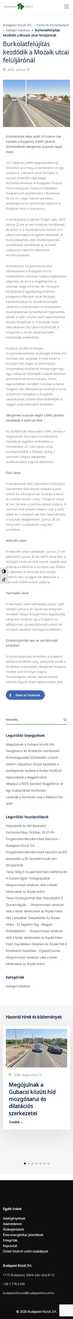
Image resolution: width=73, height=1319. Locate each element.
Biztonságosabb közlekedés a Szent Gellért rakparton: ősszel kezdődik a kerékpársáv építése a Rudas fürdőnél (34, 764)
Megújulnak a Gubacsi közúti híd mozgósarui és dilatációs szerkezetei (32, 1099)
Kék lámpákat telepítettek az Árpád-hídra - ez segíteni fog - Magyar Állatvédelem (33, 924)
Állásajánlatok (13, 1229)
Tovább (14, 1122)
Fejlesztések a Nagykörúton (26, 777)
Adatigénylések (14, 1218)
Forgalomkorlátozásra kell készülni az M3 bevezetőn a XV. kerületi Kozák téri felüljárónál (36, 858)
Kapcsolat (10, 1246)
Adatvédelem (12, 1224)
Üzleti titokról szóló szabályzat (25, 1251)
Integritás (10, 1240)
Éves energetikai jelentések (23, 1235)
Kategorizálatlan (18, 986)
